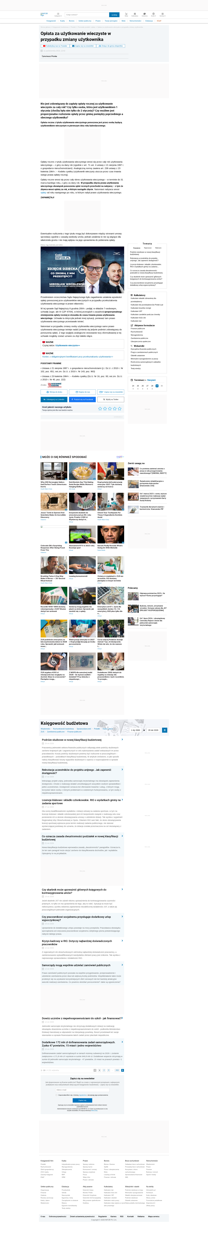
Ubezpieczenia (67, 1119)
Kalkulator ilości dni (138, 318)
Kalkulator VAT (136, 311)
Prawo (98, 21)
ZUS (42, 711)
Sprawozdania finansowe (133, 1124)
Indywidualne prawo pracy (71, 1114)
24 (133, 386)
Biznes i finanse (109, 1114)
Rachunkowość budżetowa (63, 708)
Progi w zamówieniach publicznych (144, 352)
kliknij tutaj (94, 1089)
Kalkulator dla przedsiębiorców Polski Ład (147, 305)
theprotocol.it (150, 1153)
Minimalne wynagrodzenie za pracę (144, 359)
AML (126, 1127)
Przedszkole (66, 1140)
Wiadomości (45, 708)
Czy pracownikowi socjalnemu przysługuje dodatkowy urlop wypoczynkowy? (146, 284)
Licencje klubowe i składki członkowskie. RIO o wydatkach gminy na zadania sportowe (146, 265)
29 (157, 386)
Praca (85, 1124)
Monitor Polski (88, 1142)
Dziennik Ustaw (88, 1140)
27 (147, 386)
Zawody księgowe (47, 1124)
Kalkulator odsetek (110, 1148)
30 (162, 386)
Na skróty (150, 1137)
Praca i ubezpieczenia (111, 1119)
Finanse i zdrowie (110, 1127)
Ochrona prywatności (57, 1166)
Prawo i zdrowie (88, 1130)
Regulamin (102, 1166)
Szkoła (64, 1142)
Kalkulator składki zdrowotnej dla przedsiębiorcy (143, 299)
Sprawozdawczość (84, 708)
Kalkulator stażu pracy (111, 1150)
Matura (64, 1153)
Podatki (73, 27)
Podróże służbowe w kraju (134, 1140)
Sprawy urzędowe (89, 1122)
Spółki (106, 1117)
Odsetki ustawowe (138, 355)
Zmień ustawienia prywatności (82, 1166)
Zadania (43, 1145)
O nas (43, 1166)
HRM (63, 1127)
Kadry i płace (108, 708)
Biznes (71, 21)
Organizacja (45, 1140)
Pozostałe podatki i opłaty (86, 27)
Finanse (149, 1119)
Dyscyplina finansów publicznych (143, 349)
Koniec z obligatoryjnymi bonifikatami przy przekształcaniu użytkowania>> (77, 356)
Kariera (113, 1166)
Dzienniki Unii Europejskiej (92, 1148)
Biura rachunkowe (132, 1111)
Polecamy (133, 587)
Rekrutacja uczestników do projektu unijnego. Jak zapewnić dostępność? (144, 259)
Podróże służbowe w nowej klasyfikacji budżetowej (145, 253)
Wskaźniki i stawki (132, 1137)
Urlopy (64, 1122)
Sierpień (151, 379)
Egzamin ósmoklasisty (69, 1155)
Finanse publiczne (138, 328)
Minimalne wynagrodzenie (134, 1142)
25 (138, 386)
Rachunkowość (137, 332)
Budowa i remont (152, 1122)
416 (117, 1049)
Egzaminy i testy (67, 1148)
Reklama (141, 1166)
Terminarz (139, 379)
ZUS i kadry (45, 1122)
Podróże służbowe (131, 1148)
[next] (122, 1049)
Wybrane (158, 248)
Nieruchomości (135, 21)
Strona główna (45, 27)
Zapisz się (82, 1079)
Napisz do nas (84, 392)
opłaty (43, 192)
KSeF (159, 21)
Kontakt (130, 1166)
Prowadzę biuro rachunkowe (135, 1117)
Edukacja (149, 21)
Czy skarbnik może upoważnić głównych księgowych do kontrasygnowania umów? (146, 278)
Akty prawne (87, 1137)
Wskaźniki (139, 345)
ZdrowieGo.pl (150, 1140)
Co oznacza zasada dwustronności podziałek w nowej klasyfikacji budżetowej (146, 272)
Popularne (136, 248)
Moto (123, 21)
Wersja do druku (56, 392)
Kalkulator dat (136, 321)
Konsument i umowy (90, 1119)
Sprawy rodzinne (88, 1114)
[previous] (95, 1049)
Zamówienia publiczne (139, 338)
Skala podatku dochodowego (135, 1153)
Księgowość (51, 21)
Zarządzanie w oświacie (70, 1150)
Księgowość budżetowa (61, 27)
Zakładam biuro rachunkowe (135, 1114)
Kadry (62, 21)
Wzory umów (150, 1148)
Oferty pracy (150, 1155)
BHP (63, 1124)
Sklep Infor (86, 1127)
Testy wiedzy (136, 368)
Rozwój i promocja (47, 1148)
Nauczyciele (66, 1145)
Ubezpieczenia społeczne (141, 341)
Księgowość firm (47, 1111)
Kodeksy (86, 1153)
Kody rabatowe (151, 1145)
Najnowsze (148, 248)
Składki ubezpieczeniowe (133, 1145)
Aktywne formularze (144, 325)
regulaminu (83, 1074)
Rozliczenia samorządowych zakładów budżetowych (146, 363)
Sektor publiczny (85, 21)
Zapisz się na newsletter (113, 392)
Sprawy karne (87, 1117)
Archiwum (149, 1142)
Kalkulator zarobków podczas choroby (145, 314)
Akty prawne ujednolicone (91, 1150)
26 (143, 386)
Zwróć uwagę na (136, 463)
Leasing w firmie (109, 1124)
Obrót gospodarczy (47, 1119)
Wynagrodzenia (137, 335)
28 (152, 386)
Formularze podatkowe (154, 1150)
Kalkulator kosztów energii (141, 308)
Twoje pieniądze (111, 21)
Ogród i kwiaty (151, 1124)
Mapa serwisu (153, 1166)
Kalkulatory (139, 295)
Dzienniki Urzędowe (89, 1145)
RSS (121, 1166)
